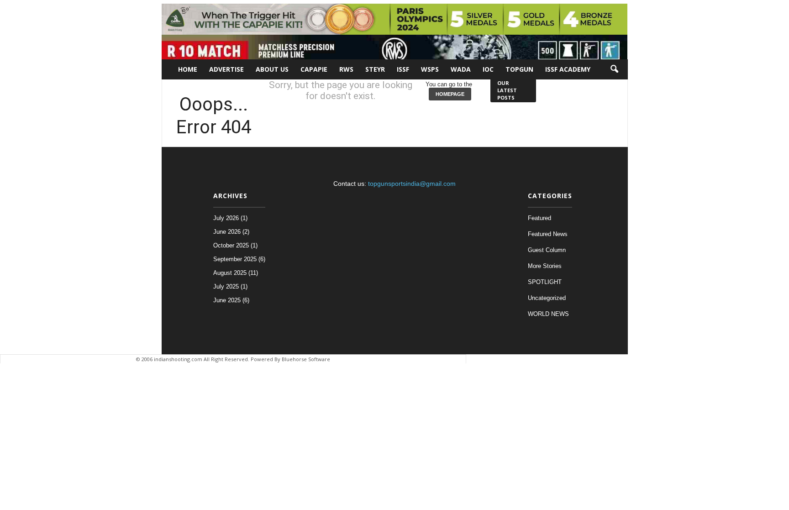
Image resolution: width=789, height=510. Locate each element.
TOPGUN (519, 69)
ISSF (403, 69)
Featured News (548, 234)
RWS (346, 69)
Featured (539, 218)
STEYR (375, 69)
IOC (488, 69)
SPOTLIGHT (545, 282)
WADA (461, 69)
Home (187, 69)
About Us (272, 69)
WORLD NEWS (548, 313)
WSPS (430, 69)
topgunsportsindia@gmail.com (412, 183)
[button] (614, 69)
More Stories (545, 266)
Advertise (226, 69)
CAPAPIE (313, 69)
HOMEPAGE (450, 94)
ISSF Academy (567, 69)
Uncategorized (547, 297)
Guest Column (547, 250)
